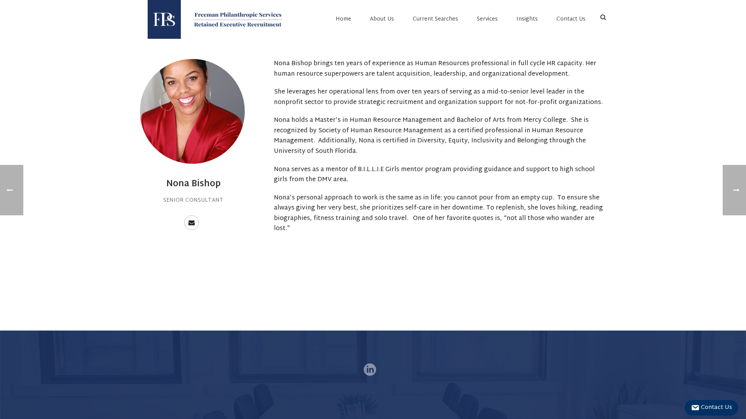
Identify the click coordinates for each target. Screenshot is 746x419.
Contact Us (571, 19)
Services (487, 19)
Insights (527, 19)
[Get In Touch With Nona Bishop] (191, 222)
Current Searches (435, 19)
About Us (382, 19)
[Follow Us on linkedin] (370, 370)
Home (343, 19)
